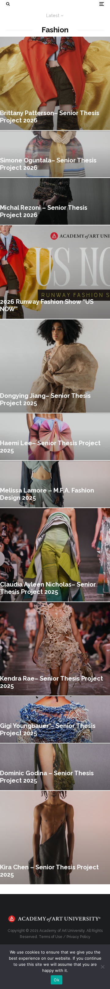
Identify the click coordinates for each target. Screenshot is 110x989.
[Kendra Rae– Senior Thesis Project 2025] (55, 649)
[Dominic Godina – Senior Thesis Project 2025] (55, 767)
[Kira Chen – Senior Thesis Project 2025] (55, 837)
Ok (56, 979)
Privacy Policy (78, 937)
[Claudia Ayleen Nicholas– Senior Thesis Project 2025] (55, 555)
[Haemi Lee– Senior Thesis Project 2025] (55, 436)
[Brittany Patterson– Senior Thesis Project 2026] (55, 83)
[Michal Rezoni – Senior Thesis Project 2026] (55, 201)
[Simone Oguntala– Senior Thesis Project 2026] (55, 154)
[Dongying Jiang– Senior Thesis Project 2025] (55, 366)
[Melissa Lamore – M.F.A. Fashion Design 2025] (55, 484)
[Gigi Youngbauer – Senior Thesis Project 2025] (55, 719)
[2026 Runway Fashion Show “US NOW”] (55, 272)
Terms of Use (50, 937)
